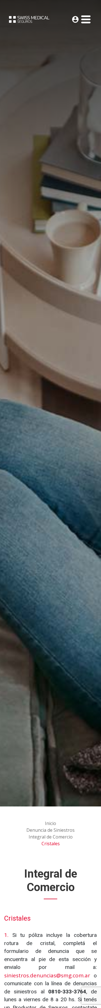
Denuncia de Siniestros (50, 830)
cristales (51, 843)
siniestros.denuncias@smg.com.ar (47, 975)
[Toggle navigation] (86, 19)
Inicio (50, 823)
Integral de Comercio (51, 837)
